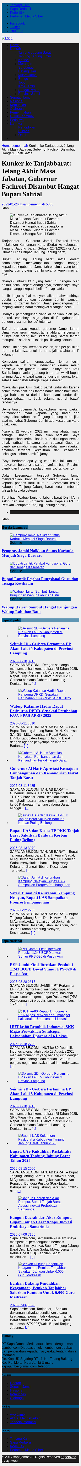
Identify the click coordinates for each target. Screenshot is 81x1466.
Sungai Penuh (28, 90)
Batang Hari (27, 71)
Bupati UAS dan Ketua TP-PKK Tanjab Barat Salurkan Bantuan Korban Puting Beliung (44, 835)
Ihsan (24, 204)
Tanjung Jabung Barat (34, 52)
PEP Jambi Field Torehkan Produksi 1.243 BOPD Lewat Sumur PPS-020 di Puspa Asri (43, 969)
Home (14, 45)
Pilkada (23, 131)
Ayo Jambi (18, 1414)
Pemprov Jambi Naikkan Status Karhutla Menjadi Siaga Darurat (38, 553)
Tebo (22, 82)
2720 (31, 1044)
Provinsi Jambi (29, 93)
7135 (31, 1234)
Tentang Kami (20, 5)
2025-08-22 (18, 910)
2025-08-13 (18, 848)
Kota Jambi (26, 86)
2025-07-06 (18, 1305)
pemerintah (36, 204)
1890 (31, 1305)
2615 (31, 982)
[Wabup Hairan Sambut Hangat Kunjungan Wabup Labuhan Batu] (40, 595)
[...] (34, 683)
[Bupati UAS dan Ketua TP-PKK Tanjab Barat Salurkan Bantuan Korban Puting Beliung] (44, 822)
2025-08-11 (18, 723)
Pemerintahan (20, 112)
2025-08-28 (18, 982)
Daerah (15, 49)
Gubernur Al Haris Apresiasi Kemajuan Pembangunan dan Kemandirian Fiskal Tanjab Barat (44, 773)
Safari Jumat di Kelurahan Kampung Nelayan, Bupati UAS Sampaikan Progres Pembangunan (42, 897)
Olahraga (17, 108)
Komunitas (18, 105)
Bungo (23, 78)
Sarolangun (27, 67)
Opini (22, 135)
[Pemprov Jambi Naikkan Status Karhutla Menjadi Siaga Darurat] (40, 539)
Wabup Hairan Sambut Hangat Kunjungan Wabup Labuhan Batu (39, 609)
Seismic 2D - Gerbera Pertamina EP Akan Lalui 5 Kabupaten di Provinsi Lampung (41, 648)
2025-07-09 (18, 1234)
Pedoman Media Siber (26, 16)
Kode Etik (17, 12)
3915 (31, 661)
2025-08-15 (18, 1168)
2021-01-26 (10, 204)
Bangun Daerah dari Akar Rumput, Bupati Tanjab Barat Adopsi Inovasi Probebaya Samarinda (41, 1222)
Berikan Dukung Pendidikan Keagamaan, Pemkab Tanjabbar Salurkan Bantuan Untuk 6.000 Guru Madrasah (42, 1290)
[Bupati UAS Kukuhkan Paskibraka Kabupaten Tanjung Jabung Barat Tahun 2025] (44, 1143)
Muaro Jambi (27, 75)
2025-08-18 (18, 661)
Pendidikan (26, 127)
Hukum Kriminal (22, 116)
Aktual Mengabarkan (25, 1418)
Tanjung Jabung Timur (34, 56)
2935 (31, 910)
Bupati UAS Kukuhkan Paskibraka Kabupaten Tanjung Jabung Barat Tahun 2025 (40, 1156)
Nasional (16, 101)
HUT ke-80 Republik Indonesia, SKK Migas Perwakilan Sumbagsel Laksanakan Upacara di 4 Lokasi (42, 1031)
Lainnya (16, 123)
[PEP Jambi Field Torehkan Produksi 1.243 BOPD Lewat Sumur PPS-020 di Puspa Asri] (44, 956)
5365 (49, 204)
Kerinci (23, 60)
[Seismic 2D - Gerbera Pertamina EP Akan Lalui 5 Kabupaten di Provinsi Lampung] (44, 636)
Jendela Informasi (23, 1422)
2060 (31, 1168)
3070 (31, 848)
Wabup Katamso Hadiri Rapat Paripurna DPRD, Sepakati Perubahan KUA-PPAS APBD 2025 (43, 711)
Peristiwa (17, 120)
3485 (31, 785)
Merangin (25, 64)
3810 (31, 723)
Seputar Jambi (20, 97)
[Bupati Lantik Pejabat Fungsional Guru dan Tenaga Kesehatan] (40, 567)
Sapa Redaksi (20, 9)
